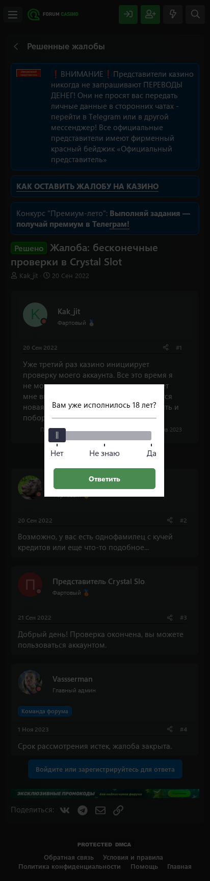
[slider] (57, 435)
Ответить (104, 478)
